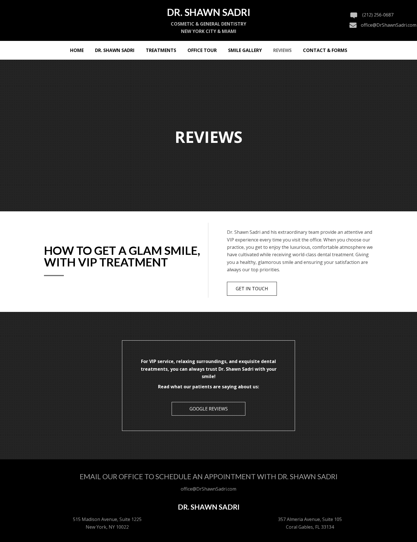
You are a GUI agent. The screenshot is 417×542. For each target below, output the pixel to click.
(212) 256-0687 (377, 15)
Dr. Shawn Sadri (208, 507)
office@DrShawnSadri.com (388, 25)
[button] (252, 288)
